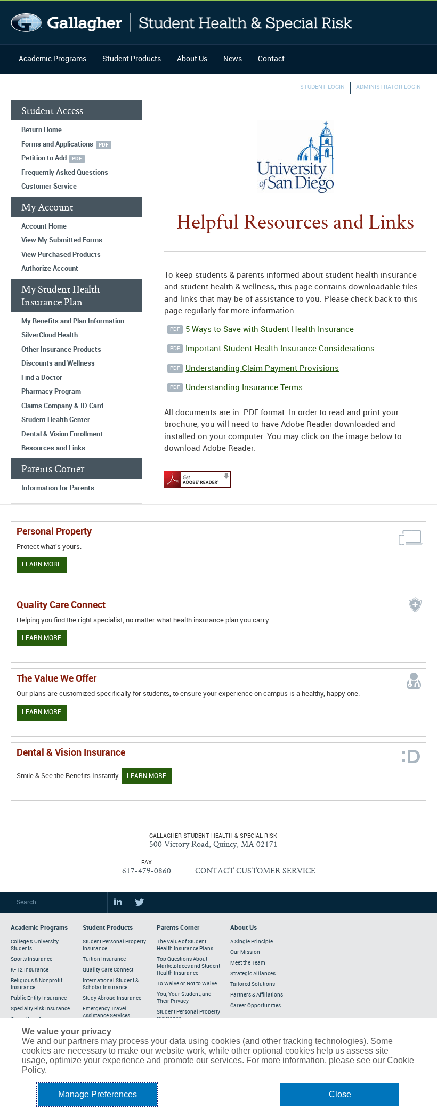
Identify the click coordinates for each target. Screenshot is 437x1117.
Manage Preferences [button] (97, 1094)
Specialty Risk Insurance (40, 1008)
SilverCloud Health (49, 335)
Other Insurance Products (61, 349)
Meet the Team (247, 963)
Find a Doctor (41, 378)
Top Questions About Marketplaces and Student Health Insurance (188, 966)
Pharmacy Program (51, 391)
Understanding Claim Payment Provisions (262, 369)
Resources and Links (53, 448)
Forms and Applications (57, 144)
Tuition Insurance (104, 959)
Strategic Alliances (253, 973)
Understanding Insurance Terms (244, 388)
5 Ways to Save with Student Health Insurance (269, 330)
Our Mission (245, 952)
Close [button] (340, 1094)
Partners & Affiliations (256, 995)
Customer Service (49, 186)
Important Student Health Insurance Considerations (280, 349)
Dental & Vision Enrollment (62, 434)
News (232, 59)
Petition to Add (44, 158)
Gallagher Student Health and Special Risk (181, 22)
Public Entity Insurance (39, 998)
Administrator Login (388, 87)
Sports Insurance (31, 959)
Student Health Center (55, 420)
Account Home (44, 226)
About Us (192, 59)
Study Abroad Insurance (112, 998)
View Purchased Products (61, 254)
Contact (271, 59)
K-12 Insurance (29, 970)
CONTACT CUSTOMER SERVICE (255, 870)
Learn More (41, 564)
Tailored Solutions (252, 984)
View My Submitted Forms (61, 240)
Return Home (41, 130)
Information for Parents (57, 488)
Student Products (131, 59)
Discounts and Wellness (58, 363)
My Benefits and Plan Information (72, 321)
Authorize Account (49, 268)
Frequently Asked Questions (64, 172)
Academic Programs (52, 59)
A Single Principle (251, 941)
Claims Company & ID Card (62, 406)
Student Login (322, 87)
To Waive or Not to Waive (187, 983)
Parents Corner (178, 928)
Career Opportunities (255, 1005)
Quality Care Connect (108, 970)
